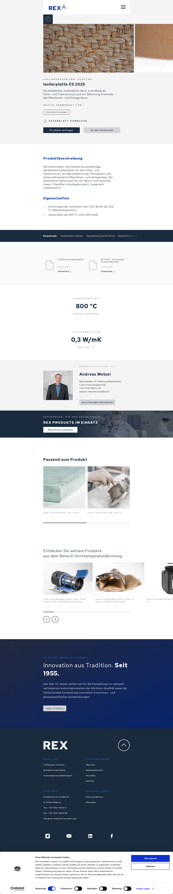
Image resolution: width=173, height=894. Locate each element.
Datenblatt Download (68, 121)
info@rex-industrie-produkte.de (60, 818)
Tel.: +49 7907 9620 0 (55, 808)
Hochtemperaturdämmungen (58, 775)
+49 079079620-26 (90, 388)
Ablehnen (150, 866)
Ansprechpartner (94, 770)
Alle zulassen (150, 858)
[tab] (50, 236)
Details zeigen (143, 889)
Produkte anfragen (61, 130)
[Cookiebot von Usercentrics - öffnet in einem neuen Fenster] (17, 889)
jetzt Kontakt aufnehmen (97, 402)
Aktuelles (91, 775)
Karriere (90, 781)
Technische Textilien (54, 765)
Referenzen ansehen (60, 429)
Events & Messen (94, 797)
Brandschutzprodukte (54, 770)
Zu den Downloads (102, 130)
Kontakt (51, 791)
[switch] (78, 888)
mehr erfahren (55, 708)
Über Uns (90, 765)
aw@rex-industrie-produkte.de (94, 391)
